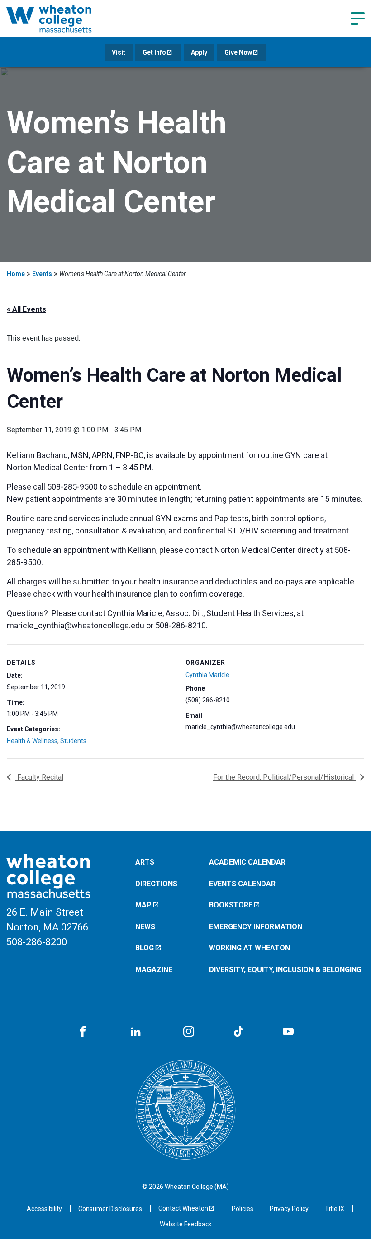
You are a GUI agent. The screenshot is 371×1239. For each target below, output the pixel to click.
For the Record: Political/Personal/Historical (284, 777)
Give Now (238, 52)
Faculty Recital (39, 777)
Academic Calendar (247, 862)
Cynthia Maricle (207, 674)
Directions (156, 883)
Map (143, 905)
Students (73, 740)
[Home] (60, 18)
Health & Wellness (32, 740)
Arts (144, 862)
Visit (118, 52)
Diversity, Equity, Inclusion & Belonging (285, 969)
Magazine (153, 969)
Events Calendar (242, 883)
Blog (144, 948)
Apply (199, 52)
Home (16, 273)
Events (42, 273)
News (145, 926)
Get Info (154, 52)
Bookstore (230, 905)
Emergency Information (255, 926)
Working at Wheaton (249, 948)
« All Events (26, 309)
